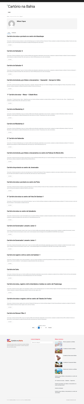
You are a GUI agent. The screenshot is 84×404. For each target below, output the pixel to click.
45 (9, 53)
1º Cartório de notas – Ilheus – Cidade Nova (22, 95)
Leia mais (10, 59)
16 (9, 271)
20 (9, 286)
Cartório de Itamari (59, 388)
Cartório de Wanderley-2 (15, 124)
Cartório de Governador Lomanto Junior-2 (21, 226)
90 (9, 257)
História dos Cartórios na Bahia (70, 369)
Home (9, 12)
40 (9, 126)
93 (9, 67)
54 (9, 315)
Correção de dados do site (71, 399)
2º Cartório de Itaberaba (15, 138)
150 (10, 38)
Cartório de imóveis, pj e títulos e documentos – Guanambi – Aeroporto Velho (33, 80)
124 (10, 140)
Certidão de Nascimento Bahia (69, 355)
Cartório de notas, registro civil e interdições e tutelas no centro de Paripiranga (34, 284)
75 (9, 184)
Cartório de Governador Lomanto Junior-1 (21, 240)
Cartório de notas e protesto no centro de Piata (23, 182)
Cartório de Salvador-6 (15, 51)
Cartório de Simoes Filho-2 (16, 313)
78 (9, 169)
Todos (9, 32)
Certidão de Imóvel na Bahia (69, 348)
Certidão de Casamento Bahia (69, 362)
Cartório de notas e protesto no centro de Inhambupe (25, 36)
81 (9, 242)
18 (9, 213)
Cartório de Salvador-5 (15, 65)
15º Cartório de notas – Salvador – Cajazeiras (65, 380)
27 (9, 111)
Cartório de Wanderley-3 (15, 109)
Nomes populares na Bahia (69, 341)
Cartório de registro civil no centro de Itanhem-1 (23, 255)
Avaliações (14, 32)
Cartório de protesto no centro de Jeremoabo (23, 167)
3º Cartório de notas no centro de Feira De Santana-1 (25, 197)
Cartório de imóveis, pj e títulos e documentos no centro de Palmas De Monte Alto (35, 153)
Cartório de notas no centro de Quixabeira (21, 211)
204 (10, 82)
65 (9, 155)
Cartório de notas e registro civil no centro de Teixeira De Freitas (29, 299)
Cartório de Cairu (13, 269)
